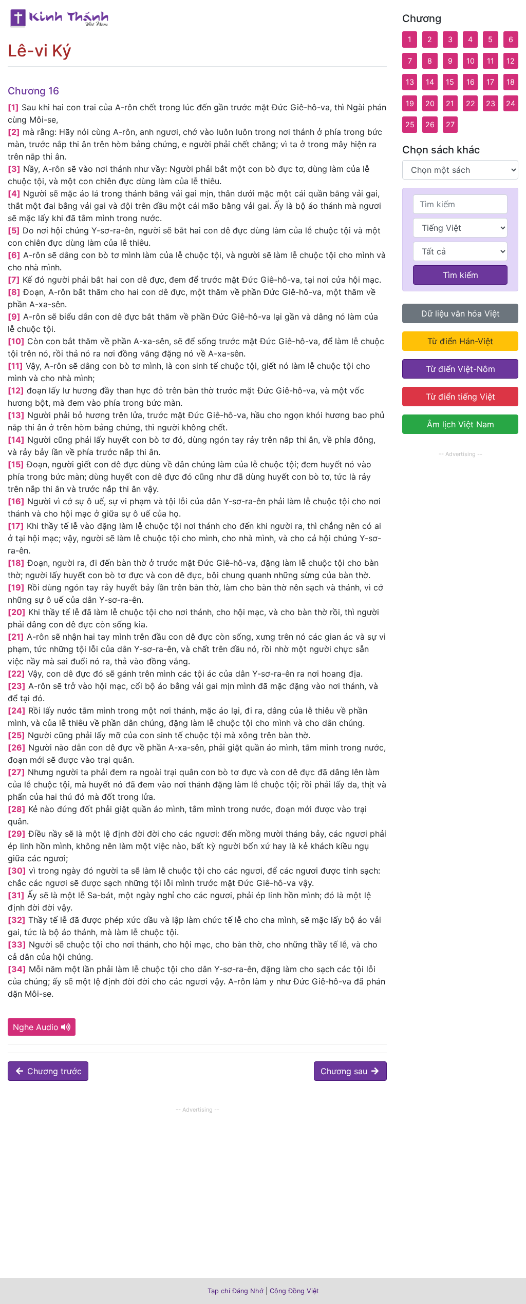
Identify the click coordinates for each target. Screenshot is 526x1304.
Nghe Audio (36, 1027)
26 (430, 124)
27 (450, 124)
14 (430, 81)
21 (450, 103)
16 (470, 81)
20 (430, 103)
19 (410, 103)
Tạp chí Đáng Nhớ (236, 1291)
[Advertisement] (197, 1187)
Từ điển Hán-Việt (460, 341)
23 (490, 103)
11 (490, 60)
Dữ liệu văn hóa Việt (460, 313)
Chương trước (53, 1071)
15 (450, 81)
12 (510, 60)
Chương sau (345, 1071)
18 (510, 81)
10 (470, 60)
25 (410, 124)
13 (410, 81)
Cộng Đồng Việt (294, 1291)
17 (490, 81)
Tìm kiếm (460, 275)
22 (470, 103)
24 (510, 103)
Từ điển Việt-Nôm (460, 369)
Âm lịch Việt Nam (460, 424)
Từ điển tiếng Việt (460, 396)
